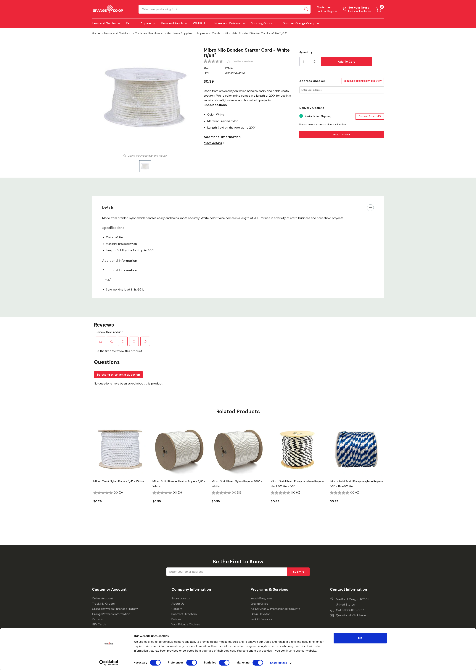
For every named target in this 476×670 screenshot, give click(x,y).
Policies (176, 619)
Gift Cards (99, 624)
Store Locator (181, 598)
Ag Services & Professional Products (275, 609)
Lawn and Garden (104, 23)
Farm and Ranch (172, 23)
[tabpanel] (120, 469)
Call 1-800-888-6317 (350, 610)
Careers (176, 609)
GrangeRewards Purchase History (115, 609)
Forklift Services (261, 619)
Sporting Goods (262, 23)
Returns (97, 619)
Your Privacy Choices (185, 624)
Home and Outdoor (228, 23)
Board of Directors (184, 614)
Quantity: (306, 52)
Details (108, 207)
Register (332, 11)
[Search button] (306, 9)
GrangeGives (259, 604)
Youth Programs (261, 598)
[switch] (191, 663)
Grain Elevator (260, 614)
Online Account (102, 598)
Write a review (243, 61)
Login (320, 11)
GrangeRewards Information (111, 614)
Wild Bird (199, 23)
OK (360, 638)
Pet (128, 23)
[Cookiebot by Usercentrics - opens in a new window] (109, 663)
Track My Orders (103, 604)
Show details (278, 662)
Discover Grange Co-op (299, 23)
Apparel (146, 23)
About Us (177, 604)
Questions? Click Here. (351, 615)
